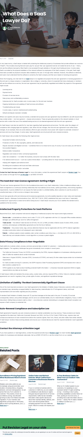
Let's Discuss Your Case (72, 427)
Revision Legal (72, 172)
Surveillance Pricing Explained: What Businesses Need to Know (13, 376)
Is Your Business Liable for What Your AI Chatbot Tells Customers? (68, 377)
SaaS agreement (76, 333)
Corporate (10, 58)
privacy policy (8, 434)
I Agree (77, 433)
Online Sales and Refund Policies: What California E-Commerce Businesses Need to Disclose (41, 378)
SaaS (27, 79)
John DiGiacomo (15, 27)
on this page (24, 174)
